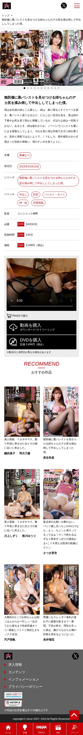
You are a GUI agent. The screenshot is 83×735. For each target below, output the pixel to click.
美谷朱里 (48, 457)
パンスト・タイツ (54, 194)
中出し (23, 194)
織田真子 (9, 453)
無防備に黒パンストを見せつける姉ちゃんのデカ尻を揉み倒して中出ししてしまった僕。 (47, 180)
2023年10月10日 (29, 166)
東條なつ (24, 155)
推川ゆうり (29, 535)
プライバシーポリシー (25, 686)
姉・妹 (23, 202)
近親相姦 (38, 202)
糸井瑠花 (48, 639)
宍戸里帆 (9, 639)
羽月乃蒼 (24, 453)
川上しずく (11, 535)
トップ (5, 15)
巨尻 (35, 194)
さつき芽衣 (50, 553)
